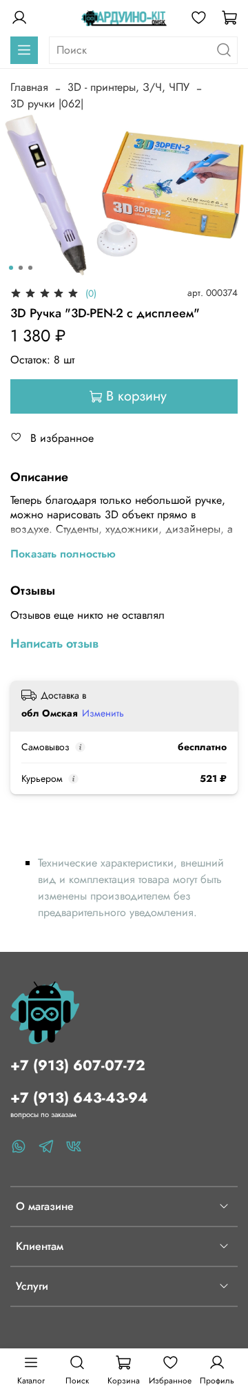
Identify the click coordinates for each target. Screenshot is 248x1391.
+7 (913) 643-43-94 (79, 1097)
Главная (29, 87)
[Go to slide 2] (21, 268)
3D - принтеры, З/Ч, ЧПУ (128, 87)
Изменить (103, 713)
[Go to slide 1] (11, 268)
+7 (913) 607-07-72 (77, 1065)
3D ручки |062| (46, 104)
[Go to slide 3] (30, 268)
